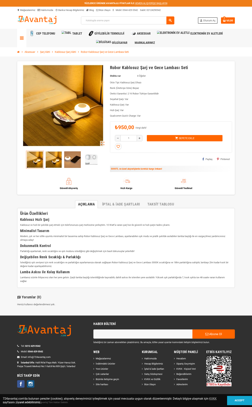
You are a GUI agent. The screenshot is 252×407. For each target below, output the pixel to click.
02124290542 (153, 10)
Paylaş (209, 159)
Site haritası (102, 384)
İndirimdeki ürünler (105, 363)
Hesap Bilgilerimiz (153, 363)
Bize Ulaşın (105, 10)
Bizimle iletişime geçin (107, 379)
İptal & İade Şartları (154, 368)
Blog (91, 10)
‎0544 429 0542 (130, 10)
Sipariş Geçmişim (185, 363)
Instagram (30, 384)
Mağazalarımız (26, 10)
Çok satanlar (102, 374)
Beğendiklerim (183, 374)
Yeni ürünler (102, 368)
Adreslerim (182, 384)
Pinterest (225, 159)
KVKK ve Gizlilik (152, 379)
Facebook (21, 384)
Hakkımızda (46, 10)
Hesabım (181, 358)
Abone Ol (215, 334)
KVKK (213, 398)
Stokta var (115, 75)
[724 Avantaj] (37, 20)
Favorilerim (182, 379)
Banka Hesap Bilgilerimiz (69, 10)
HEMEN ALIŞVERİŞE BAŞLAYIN (151, 3)
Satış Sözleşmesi (153, 374)
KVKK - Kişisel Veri (186, 368)
